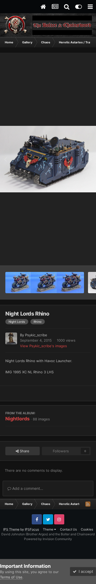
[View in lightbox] (48, 159)
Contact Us (68, 529)
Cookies (87, 529)
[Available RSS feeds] (87, 504)
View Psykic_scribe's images (43, 346)
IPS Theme (11, 529)
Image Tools (74, 256)
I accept (85, 571)
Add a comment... (27, 488)
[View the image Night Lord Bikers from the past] (44, 282)
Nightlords (17, 418)
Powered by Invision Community (48, 539)
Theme (48, 529)
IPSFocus (32, 529)
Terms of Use (11, 577)
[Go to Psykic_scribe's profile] (11, 338)
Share (24, 451)
